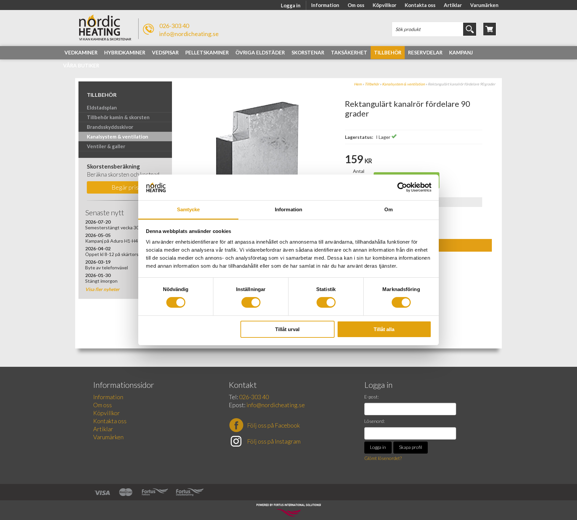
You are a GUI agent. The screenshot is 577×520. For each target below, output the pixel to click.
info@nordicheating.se (189, 33)
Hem (358, 84)
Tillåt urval (287, 329)
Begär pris (125, 187)
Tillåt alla (384, 329)
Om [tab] (388, 209)
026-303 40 (174, 25)
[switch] (250, 302)
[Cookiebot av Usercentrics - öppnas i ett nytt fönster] (402, 187)
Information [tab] (288, 209)
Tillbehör (372, 84)
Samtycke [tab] (188, 209)
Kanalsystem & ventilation (403, 84)
